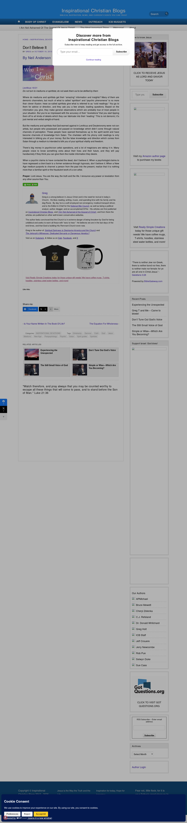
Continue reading (93, 59)
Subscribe (121, 52)
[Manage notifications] (5, 817)
